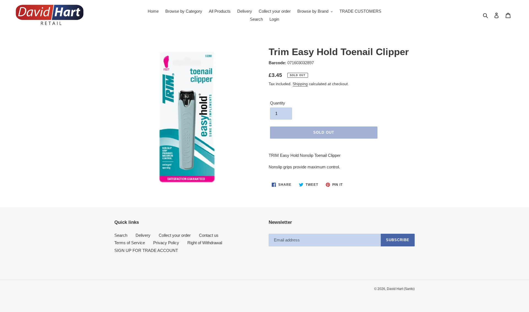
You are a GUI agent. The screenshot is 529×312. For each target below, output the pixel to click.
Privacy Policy (166, 242)
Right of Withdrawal (204, 242)
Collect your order (175, 235)
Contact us (208, 235)
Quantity (277, 103)
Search (120, 235)
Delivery (143, 235)
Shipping (300, 84)
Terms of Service (129, 242)
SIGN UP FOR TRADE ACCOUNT (146, 250)
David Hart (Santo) (401, 289)
